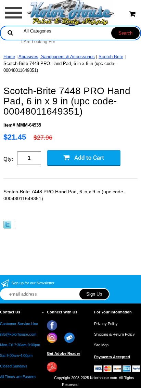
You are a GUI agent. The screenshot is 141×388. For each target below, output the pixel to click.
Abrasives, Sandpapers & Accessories (56, 56)
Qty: (8, 159)
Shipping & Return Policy (114, 334)
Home (9, 56)
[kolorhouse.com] (70, 12)
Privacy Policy (106, 324)
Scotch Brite (111, 56)
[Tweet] (7, 227)
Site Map (101, 345)
